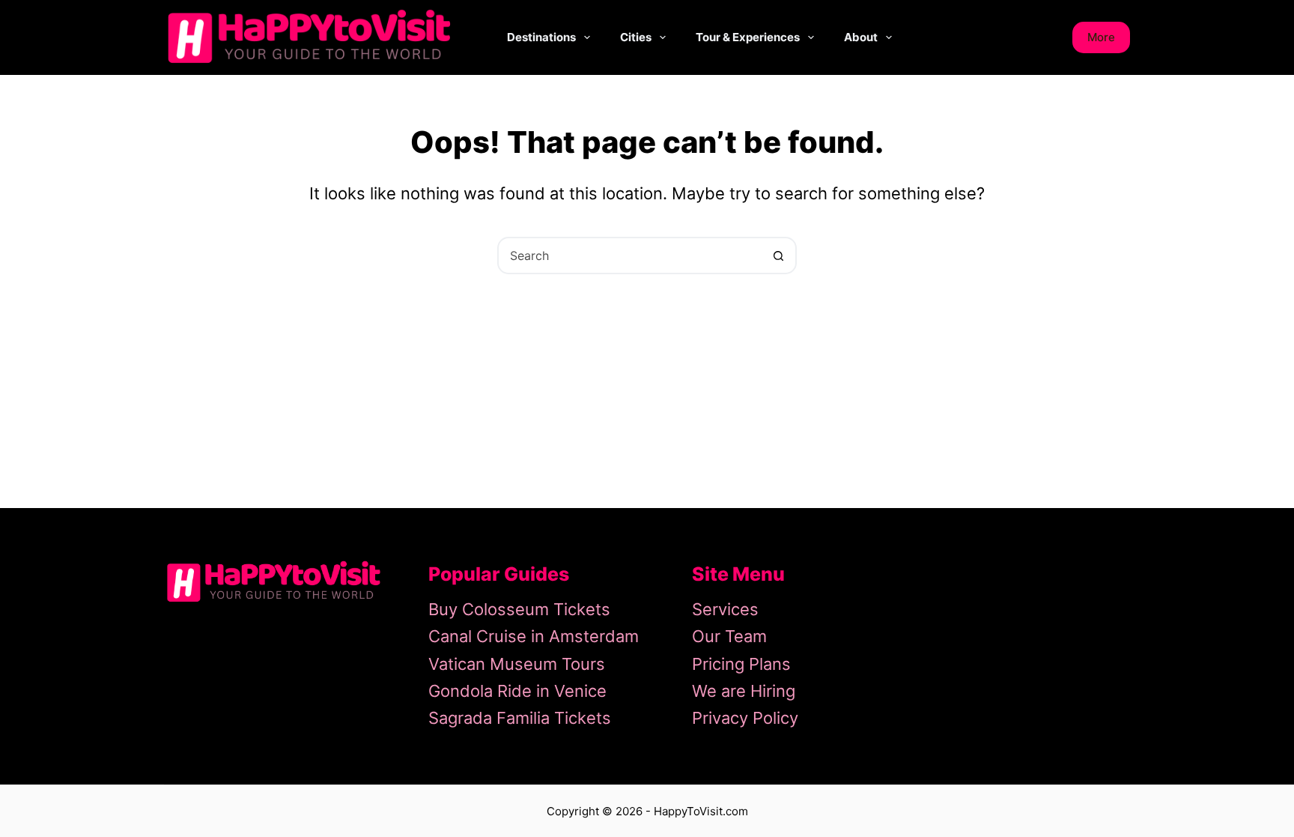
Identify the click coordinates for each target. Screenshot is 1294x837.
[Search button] (778, 255)
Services (725, 609)
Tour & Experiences (748, 37)
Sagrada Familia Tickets (519, 718)
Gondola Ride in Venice (517, 691)
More (1101, 37)
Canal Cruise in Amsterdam (533, 636)
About (861, 37)
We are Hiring (743, 691)
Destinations (541, 37)
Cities (635, 37)
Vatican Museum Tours (516, 664)
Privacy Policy (745, 718)
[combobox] (630, 255)
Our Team (729, 636)
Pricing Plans (741, 664)
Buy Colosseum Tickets (519, 609)
